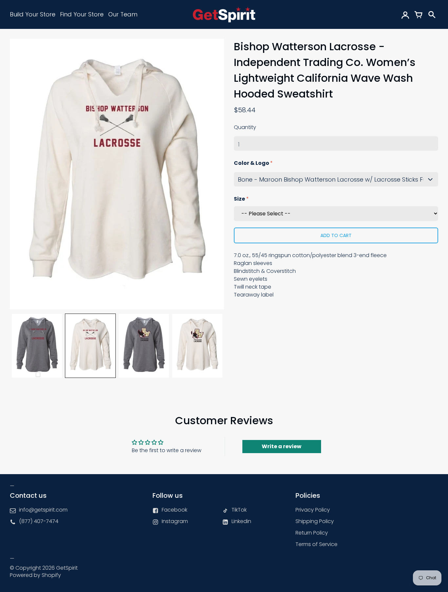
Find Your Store (82, 14)
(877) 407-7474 (38, 521)
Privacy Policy (312, 510)
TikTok (239, 510)
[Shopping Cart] (418, 14)
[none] (36, 346)
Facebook (174, 510)
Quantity (245, 127)
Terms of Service (316, 544)
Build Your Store (32, 14)
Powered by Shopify (35, 575)
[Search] (431, 14)
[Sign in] (405, 14)
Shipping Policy (314, 521)
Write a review (281, 446)
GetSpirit (67, 568)
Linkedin (241, 521)
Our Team (122, 14)
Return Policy (311, 533)
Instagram (175, 521)
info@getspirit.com (43, 510)
